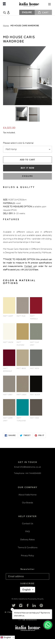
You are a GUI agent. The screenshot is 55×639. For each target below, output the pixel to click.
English (26, 589)
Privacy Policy (27, 555)
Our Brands (27, 502)
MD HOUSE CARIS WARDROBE (25, 25)
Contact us (29, 266)
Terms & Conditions (27, 547)
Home (6, 25)
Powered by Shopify (36, 599)
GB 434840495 (30, 620)
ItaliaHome (22, 599)
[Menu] (49, 3)
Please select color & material (18, 143)
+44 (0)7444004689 (4, 3)
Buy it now (27, 168)
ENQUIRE (27, 12)
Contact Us (27, 523)
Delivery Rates (27, 539)
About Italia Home (27, 494)
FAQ (27, 531)
